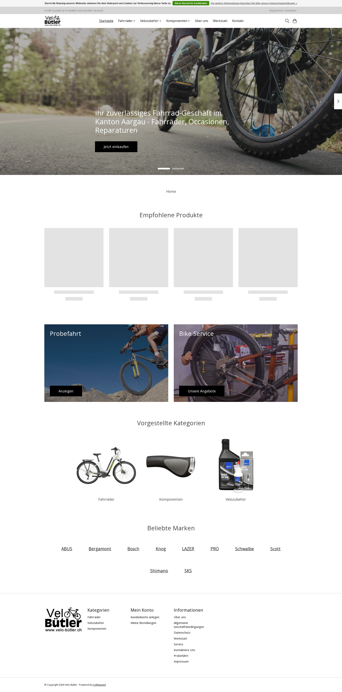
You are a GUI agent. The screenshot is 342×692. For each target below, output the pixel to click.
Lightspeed (99, 684)
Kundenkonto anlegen (145, 617)
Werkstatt (220, 21)
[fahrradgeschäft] (52, 20)
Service (178, 644)
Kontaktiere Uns (184, 650)
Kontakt (238, 21)
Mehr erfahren (171, 146)
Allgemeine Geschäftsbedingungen (189, 625)
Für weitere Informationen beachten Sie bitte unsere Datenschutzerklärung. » (254, 3)
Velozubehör (236, 499)
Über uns (201, 21)
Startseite (106, 21)
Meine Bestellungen (143, 623)
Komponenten (171, 499)
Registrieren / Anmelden (283, 10)
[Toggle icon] (287, 21)
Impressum (181, 661)
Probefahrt (181, 656)
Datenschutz (182, 632)
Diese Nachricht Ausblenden (191, 3)
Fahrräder (106, 499)
